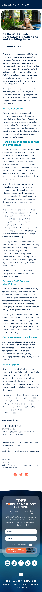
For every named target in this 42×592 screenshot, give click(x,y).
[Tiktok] (28, 563)
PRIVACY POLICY (21, 588)
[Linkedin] (7, 563)
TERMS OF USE (34, 585)
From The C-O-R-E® (11, 426)
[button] (37, 5)
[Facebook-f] (21, 563)
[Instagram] (14, 563)
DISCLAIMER (23, 585)
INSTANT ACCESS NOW (14, 550)
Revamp (6, 459)
